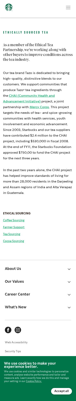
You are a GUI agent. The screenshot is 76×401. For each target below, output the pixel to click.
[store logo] (9, 8)
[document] (38, 378)
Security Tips (13, 351)
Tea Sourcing (11, 234)
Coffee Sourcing (14, 220)
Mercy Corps (39, 107)
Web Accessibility (16, 342)
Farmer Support (14, 227)
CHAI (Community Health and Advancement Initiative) (29, 98)
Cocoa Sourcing (13, 241)
